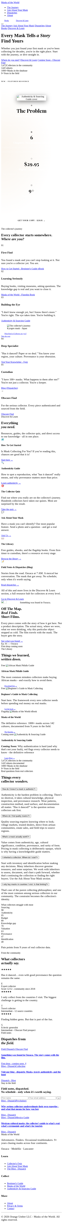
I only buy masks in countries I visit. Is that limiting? (25, 884)
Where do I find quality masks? (16, 816)
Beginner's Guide (15, 1183)
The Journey (13, 7)
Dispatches (12, 12)
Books (6, 21)
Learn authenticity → (11, 483)
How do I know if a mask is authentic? (19, 789)
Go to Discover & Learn (12, 599)
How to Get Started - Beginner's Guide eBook (22, 268)
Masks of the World (16, 1186)
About (10, 15)
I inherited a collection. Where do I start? (20, 857)
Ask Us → (6, 535)
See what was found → (12, 641)
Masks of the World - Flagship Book (18, 294)
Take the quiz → (9, 509)
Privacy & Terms (15, 1206)
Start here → (7, 460)
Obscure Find (7, 414)
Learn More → (9, 758)
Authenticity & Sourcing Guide (15, 320)
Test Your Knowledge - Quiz (14, 362)
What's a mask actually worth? (15, 837)
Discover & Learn (22, 21)
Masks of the (10, 2)
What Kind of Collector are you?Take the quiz (14, 335)
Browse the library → (11, 558)
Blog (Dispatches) (9, 388)
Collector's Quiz (14, 1163)
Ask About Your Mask (17, 10)
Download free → (10, 686)
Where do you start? (10, 60)
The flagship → (9, 732)
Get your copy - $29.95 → (31, 220)
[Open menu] (2, 23)
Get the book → (10, 709)
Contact (10, 1208)
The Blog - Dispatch (16, 1169)
